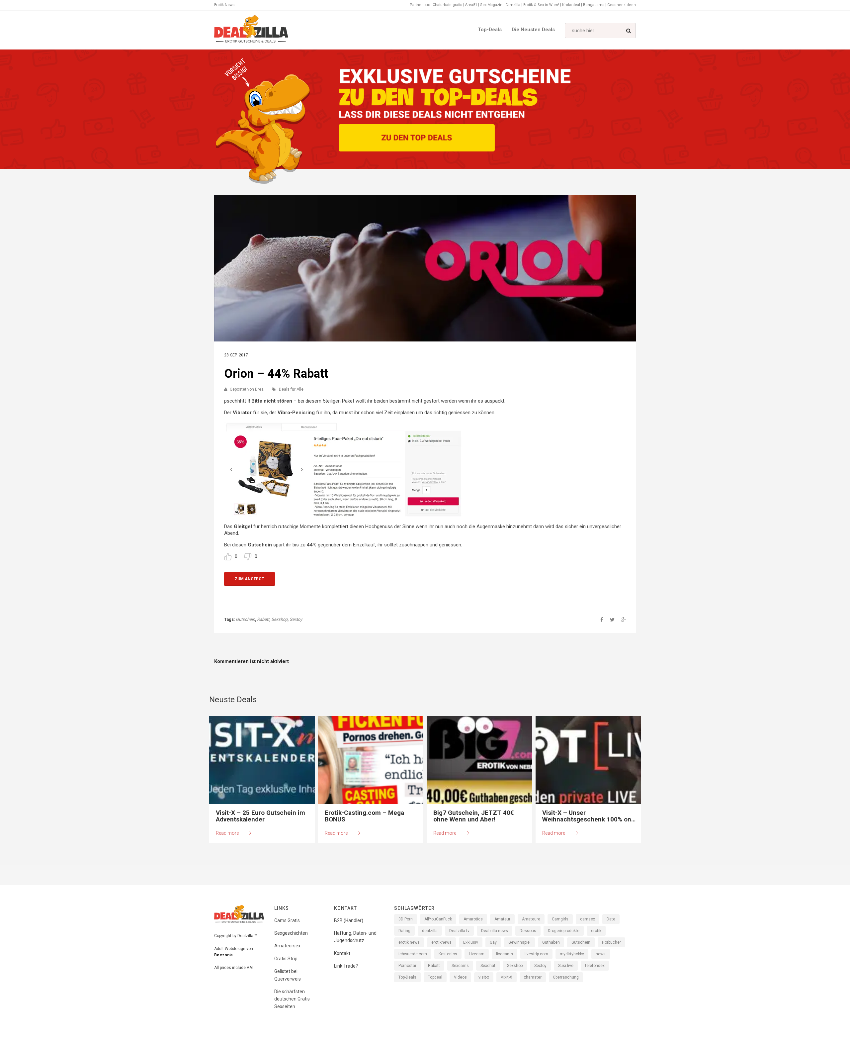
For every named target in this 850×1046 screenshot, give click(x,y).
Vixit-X (506, 977)
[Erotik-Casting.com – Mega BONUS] (371, 760)
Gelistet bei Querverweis (287, 975)
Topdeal (435, 977)
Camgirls (560, 919)
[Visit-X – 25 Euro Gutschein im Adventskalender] (262, 760)
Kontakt (342, 953)
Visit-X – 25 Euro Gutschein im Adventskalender (260, 816)
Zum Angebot (249, 579)
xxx (427, 5)
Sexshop (279, 619)
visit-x (483, 977)
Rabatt (263, 619)
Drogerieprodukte (563, 930)
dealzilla (430, 930)
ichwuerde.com (412, 954)
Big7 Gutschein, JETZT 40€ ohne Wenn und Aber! (473, 816)
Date (611, 919)
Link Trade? (346, 966)
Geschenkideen (621, 5)
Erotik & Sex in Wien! (541, 5)
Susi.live (565, 965)
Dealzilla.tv (459, 930)
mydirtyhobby (572, 954)
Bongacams (593, 5)
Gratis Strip (286, 958)
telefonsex (595, 965)
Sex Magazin (491, 5)
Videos (460, 977)
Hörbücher (611, 942)
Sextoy (296, 619)
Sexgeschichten (291, 933)
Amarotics (473, 919)
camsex (587, 919)
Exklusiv (470, 942)
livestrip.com (536, 954)
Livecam (476, 954)
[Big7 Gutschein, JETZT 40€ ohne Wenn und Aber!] (479, 760)
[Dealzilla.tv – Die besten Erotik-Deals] (251, 30)
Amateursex (287, 945)
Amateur (502, 919)
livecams (504, 954)
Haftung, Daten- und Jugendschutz (355, 936)
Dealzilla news (494, 930)
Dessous (528, 930)
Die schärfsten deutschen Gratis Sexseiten (292, 999)
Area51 (471, 5)
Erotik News (224, 5)
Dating (404, 930)
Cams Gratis (287, 920)
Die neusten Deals (533, 30)
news (601, 954)
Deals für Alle (291, 389)
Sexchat (487, 965)
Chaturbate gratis (447, 5)
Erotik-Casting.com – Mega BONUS (364, 816)
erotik (596, 930)
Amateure (531, 919)
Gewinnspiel (519, 942)
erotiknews (441, 942)
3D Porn (405, 919)
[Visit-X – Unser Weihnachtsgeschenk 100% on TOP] (588, 760)
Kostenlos (448, 954)
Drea (259, 389)
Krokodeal (571, 5)
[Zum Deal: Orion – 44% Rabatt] (425, 268)
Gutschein (245, 619)
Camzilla (512, 5)
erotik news (409, 942)
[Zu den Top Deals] (417, 137)
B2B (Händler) (348, 920)
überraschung (566, 977)
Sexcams (460, 965)
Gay (493, 942)
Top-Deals (490, 30)
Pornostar (407, 965)
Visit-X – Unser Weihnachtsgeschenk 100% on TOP (586, 816)
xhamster (533, 977)
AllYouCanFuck (438, 919)
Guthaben (551, 942)
